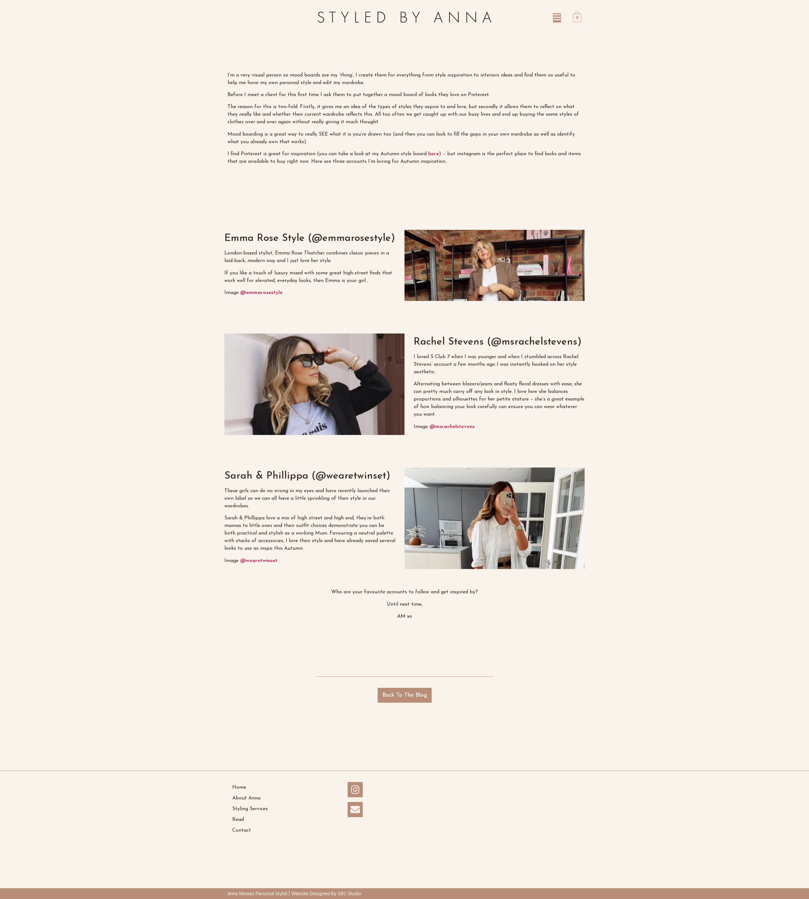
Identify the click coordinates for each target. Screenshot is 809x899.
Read (238, 819)
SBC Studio (349, 893)
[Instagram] (355, 789)
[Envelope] (355, 809)
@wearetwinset (258, 560)
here (433, 153)
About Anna (246, 798)
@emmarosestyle (261, 292)
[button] (529, 17)
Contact (241, 830)
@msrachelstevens (452, 426)
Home (239, 787)
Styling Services (250, 808)
